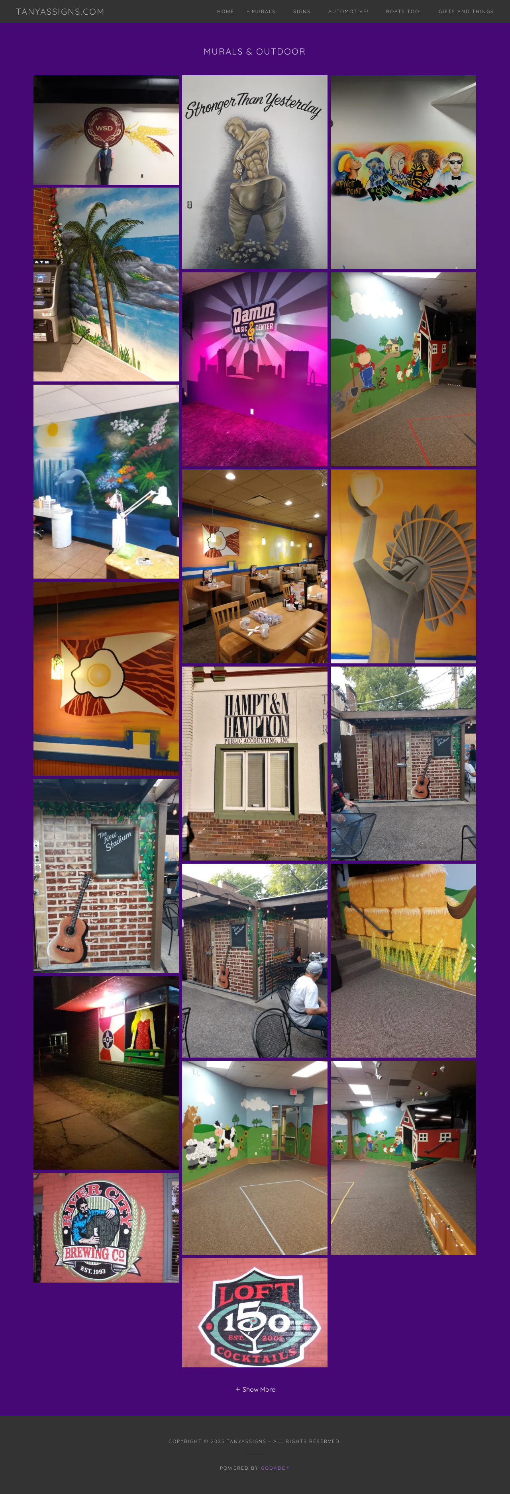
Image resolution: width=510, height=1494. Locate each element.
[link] (60, 12)
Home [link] (225, 11)
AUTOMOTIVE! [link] (348, 11)
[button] (255, 1388)
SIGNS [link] (302, 11)
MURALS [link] (264, 11)
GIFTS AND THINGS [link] (466, 11)
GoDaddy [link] (275, 1468)
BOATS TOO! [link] (403, 11)
